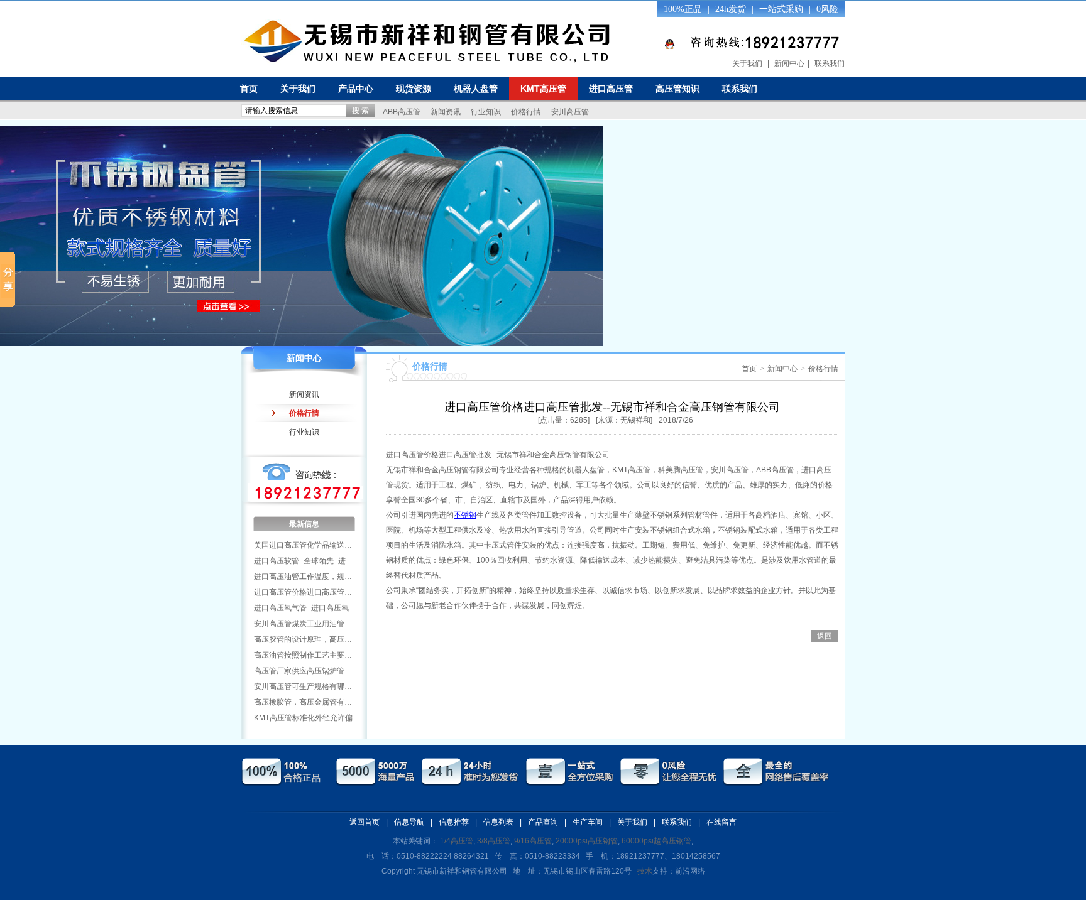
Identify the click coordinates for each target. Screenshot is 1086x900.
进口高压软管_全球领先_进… (303, 560)
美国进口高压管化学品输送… (303, 545)
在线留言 (721, 822)
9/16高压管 (533, 841)
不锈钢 (465, 515)
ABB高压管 (401, 111)
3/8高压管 (493, 841)
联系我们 (829, 63)
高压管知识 (677, 89)
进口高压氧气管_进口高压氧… (305, 608)
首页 (249, 89)
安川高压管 (570, 111)
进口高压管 (611, 89)
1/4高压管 (456, 841)
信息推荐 (454, 822)
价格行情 (526, 111)
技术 (644, 871)
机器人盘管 (476, 89)
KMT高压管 (543, 89)
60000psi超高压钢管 (656, 841)
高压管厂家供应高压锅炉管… (303, 670)
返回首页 (364, 822)
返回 (824, 636)
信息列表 (498, 822)
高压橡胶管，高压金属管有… (303, 702)
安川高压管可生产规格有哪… (303, 686)
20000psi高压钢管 (587, 841)
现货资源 (413, 89)
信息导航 (409, 822)
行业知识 (486, 111)
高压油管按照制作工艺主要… (303, 655)
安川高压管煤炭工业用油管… (303, 623)
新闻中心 (789, 63)
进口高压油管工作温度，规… (303, 576)
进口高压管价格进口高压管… (303, 592)
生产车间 (588, 822)
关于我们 (747, 63)
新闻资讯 (446, 111)
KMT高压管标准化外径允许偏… (307, 717)
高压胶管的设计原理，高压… (303, 639)
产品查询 (543, 822)
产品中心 (355, 89)
